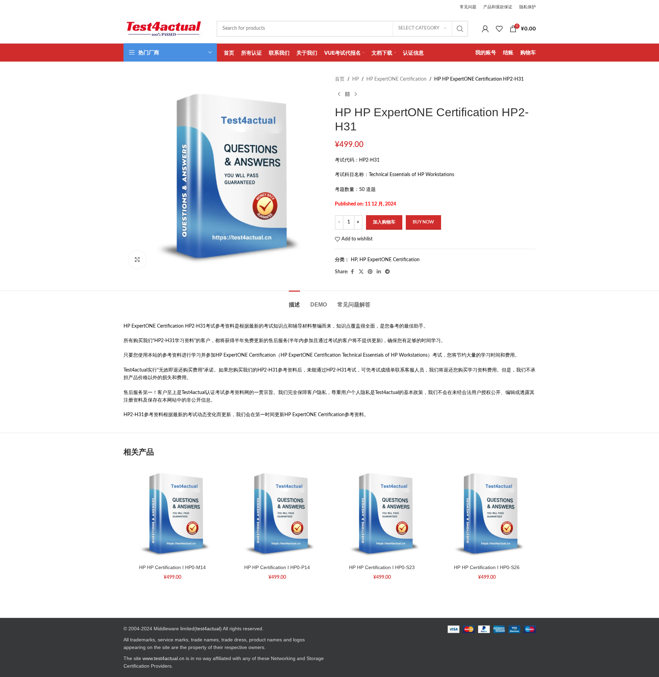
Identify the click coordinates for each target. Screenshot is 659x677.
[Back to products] (347, 94)
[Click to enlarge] (137, 259)
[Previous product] (339, 94)
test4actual (208, 628)
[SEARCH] (460, 29)
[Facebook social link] (352, 272)
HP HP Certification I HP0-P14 (277, 567)
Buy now (423, 222)
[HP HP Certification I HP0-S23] (382, 512)
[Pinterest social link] (370, 272)
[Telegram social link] (387, 272)
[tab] (294, 301)
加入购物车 (384, 222)
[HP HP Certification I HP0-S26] (487, 512)
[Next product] (355, 94)
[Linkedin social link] (379, 272)
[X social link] (361, 272)
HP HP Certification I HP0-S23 (382, 567)
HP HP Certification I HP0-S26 (487, 567)
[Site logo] (163, 28)
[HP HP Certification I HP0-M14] (172, 512)
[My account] (485, 29)
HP (355, 79)
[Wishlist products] (499, 29)
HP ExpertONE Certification (396, 79)
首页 (340, 79)
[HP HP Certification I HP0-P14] (277, 512)
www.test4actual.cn (163, 658)
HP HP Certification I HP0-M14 (172, 567)
